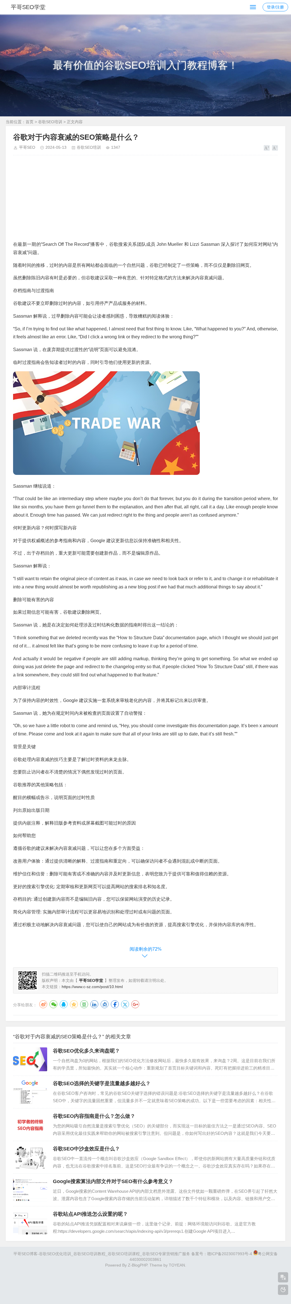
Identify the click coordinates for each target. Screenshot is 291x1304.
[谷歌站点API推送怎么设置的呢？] (30, 1222)
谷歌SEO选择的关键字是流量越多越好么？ (102, 1083)
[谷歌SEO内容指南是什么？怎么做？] (30, 1125)
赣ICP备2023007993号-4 (229, 1253)
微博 (43, 1004)
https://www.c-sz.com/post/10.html (92, 986)
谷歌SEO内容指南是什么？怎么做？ (94, 1116)
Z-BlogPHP (137, 1265)
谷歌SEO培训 (50, 122)
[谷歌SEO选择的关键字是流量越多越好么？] (30, 1092)
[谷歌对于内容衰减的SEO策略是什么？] (106, 473)
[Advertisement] (145, 200)
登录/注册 (275, 7)
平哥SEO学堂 (28, 7)
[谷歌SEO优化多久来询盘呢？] (30, 1059)
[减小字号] (275, 148)
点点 (105, 1004)
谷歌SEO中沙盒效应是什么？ (86, 1149)
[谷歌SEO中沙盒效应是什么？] (30, 1157)
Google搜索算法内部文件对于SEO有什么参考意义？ (113, 1181)
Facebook (115, 1004)
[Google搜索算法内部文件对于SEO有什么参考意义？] (30, 1190)
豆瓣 (84, 1004)
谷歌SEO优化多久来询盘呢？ (86, 1051)
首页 (30, 122)
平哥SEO (27, 147)
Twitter (125, 1004)
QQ (64, 1004)
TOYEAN (177, 1265)
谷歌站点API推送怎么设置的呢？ (90, 1214)
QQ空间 (74, 1004)
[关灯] (283, 1290)
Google (135, 1004)
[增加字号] (267, 148)
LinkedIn (94, 1004)
